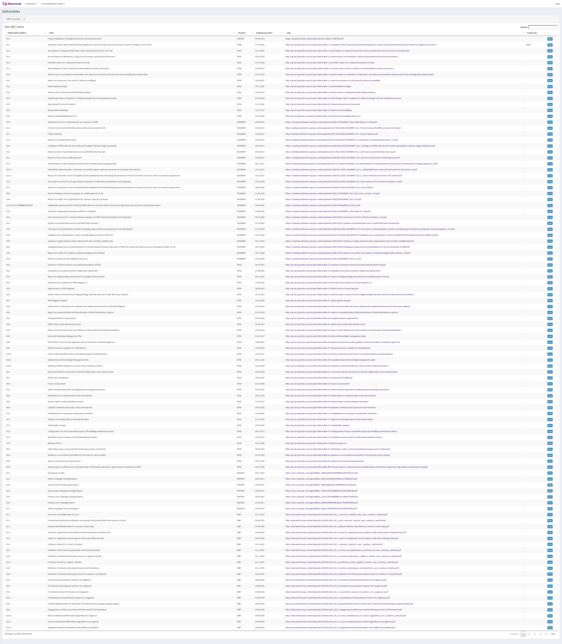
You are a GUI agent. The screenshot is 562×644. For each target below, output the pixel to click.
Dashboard (31, 3)
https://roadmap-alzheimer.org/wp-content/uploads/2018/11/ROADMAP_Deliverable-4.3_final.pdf (328, 211)
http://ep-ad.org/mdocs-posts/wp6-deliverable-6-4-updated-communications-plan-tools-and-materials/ (331, 407)
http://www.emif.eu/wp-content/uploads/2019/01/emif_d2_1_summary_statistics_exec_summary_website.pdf (334, 544)
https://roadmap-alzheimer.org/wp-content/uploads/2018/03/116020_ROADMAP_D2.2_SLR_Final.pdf (329, 187)
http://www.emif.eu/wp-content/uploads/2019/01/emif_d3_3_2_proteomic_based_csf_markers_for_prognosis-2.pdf (337, 592)
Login (557, 3)
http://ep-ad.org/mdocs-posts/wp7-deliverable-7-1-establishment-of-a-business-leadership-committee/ (331, 413)
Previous (514, 634)
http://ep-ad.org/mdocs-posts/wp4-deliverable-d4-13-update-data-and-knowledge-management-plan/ (330, 359)
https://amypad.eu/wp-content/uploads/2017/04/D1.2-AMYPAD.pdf (314, 38)
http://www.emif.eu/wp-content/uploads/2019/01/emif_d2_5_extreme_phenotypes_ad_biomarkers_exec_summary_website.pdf (342, 568)
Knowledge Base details (52, 3)
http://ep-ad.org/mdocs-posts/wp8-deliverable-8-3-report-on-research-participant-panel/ (325, 461)
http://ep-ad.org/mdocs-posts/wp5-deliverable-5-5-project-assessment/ (318, 383)
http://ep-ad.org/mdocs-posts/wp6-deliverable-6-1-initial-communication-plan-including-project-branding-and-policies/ (337, 389)
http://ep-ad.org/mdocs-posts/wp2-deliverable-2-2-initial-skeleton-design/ (318, 86)
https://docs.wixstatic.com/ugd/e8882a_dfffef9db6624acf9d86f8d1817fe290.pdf (321, 484)
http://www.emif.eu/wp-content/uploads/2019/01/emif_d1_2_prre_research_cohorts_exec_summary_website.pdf (336, 520)
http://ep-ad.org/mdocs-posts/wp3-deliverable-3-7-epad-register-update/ (318, 300)
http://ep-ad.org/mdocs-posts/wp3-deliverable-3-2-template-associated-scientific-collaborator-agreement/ (333, 270)
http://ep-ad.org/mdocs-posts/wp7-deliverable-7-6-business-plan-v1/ (316, 443)
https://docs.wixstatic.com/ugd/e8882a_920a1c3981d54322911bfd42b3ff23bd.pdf (321, 508)
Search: (524, 27)
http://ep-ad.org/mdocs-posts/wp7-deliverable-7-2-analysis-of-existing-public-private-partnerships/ (329, 419)
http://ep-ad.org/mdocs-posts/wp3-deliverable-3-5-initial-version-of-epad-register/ (322, 288)
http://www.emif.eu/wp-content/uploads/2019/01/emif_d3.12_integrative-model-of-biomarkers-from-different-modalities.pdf (340, 627)
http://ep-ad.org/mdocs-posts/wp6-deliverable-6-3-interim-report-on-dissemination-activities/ (327, 401)
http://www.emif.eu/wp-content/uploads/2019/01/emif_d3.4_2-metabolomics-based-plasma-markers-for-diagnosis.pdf (338, 597)
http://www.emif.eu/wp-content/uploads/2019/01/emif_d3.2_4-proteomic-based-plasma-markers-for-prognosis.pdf (336, 586)
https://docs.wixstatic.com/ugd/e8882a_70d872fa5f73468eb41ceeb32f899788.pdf (321, 490)
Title (51, 32)
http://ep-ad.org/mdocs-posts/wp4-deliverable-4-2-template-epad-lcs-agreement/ (322, 318)
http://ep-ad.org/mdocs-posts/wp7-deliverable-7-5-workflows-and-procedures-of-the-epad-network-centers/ (334, 437)
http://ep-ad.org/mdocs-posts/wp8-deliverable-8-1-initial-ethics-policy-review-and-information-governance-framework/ (338, 449)
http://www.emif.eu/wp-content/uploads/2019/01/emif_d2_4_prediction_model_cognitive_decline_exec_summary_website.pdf (342, 562)
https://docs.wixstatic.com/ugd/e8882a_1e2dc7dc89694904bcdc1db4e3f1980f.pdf (322, 496)
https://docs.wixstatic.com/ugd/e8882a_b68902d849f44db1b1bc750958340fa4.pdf (322, 502)
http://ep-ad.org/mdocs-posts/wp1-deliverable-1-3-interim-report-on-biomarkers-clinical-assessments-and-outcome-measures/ (342, 56)
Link (289, 32)
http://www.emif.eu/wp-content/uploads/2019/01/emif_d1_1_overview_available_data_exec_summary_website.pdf (336, 514)
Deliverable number (17, 32)
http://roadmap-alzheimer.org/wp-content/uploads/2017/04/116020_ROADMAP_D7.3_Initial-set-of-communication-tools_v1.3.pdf (342, 139)
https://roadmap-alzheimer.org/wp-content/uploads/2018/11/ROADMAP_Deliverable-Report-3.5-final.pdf (331, 122)
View (550, 39)
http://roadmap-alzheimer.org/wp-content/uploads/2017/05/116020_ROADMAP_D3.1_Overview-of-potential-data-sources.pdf (341, 151)
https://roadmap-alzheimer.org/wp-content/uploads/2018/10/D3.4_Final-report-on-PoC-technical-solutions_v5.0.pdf (336, 217)
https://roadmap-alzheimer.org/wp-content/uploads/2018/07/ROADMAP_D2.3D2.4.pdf (323, 205)
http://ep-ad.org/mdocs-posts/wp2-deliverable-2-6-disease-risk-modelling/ (319, 110)
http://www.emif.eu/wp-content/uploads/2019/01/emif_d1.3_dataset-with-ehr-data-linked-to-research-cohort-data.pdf (337, 526)
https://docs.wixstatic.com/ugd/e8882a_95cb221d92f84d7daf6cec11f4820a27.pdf (321, 478)
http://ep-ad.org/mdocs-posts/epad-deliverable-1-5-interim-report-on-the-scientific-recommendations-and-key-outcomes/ (340, 68)
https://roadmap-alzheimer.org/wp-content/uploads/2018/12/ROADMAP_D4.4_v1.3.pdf (323, 258)
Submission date (264, 32)
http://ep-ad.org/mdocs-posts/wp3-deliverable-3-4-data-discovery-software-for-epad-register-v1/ (329, 282)
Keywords (532, 32)
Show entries (14, 26)
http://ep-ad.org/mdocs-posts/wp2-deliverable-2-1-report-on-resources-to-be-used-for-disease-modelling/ (333, 80)
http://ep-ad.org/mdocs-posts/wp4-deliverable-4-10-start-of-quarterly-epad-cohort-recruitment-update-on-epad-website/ (339, 354)
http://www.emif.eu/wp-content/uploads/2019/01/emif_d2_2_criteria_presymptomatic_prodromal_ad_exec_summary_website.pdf (343, 550)
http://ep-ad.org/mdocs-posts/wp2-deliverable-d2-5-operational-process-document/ (323, 104)
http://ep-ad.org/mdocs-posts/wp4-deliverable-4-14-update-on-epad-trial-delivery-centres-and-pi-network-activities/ (337, 365)
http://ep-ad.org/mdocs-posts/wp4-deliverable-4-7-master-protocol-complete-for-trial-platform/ (328, 348)
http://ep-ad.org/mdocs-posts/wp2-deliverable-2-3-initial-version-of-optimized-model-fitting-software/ (331, 92)
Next (553, 634)
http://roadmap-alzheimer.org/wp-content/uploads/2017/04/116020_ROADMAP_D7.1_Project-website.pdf (332, 134)
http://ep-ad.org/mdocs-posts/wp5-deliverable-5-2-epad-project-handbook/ (319, 377)
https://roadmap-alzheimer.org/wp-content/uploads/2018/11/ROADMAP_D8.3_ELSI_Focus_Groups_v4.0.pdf (332, 193)
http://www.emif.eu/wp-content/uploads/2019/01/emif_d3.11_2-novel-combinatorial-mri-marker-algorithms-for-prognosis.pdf (340, 621)
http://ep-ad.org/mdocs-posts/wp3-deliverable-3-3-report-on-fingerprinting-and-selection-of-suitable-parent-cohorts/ (337, 276)
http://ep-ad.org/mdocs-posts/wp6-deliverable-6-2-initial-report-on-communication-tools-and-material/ (331, 395)
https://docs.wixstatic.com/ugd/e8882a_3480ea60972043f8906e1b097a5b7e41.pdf (322, 473)
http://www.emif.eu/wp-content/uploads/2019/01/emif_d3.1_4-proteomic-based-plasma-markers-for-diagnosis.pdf (336, 580)
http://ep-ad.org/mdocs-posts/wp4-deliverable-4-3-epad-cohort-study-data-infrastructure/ (326, 324)
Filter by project (14, 19)
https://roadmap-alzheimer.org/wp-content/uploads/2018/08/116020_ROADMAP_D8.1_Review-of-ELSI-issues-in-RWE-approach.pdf (343, 157)
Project (242, 32)
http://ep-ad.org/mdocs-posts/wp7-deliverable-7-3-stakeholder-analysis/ (318, 425)
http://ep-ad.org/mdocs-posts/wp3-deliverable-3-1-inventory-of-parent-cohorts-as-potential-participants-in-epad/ (336, 264)
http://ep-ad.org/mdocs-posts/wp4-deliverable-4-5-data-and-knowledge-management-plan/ (326, 336)
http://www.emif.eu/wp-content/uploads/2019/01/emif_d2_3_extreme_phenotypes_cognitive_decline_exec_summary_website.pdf (343, 556)
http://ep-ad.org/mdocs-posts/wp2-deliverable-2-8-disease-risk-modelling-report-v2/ (323, 116)
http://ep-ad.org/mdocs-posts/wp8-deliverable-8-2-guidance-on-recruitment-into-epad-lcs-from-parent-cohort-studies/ (338, 455)
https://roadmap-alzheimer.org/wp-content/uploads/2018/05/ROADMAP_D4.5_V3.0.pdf (323, 199)
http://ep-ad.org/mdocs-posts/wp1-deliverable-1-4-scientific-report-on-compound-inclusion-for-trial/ (330, 62)
